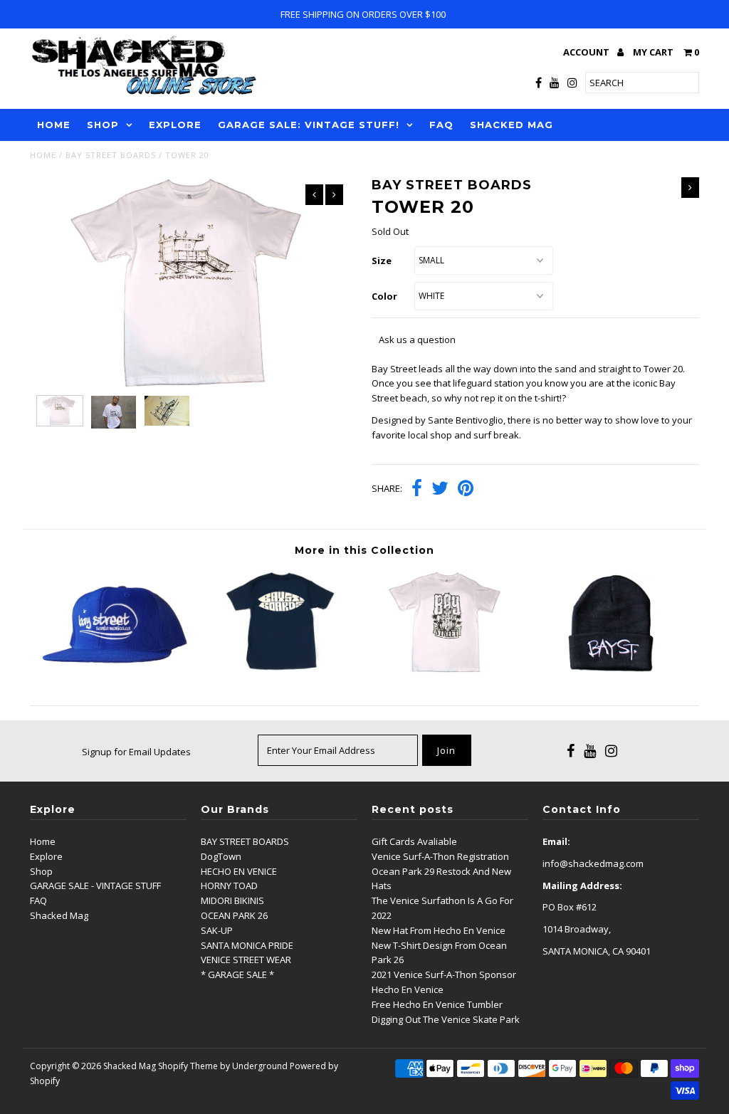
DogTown (221, 856)
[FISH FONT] (280, 669)
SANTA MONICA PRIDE (247, 945)
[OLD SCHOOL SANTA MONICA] (448, 669)
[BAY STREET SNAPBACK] (113, 669)
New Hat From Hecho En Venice (438, 930)
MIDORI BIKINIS (232, 900)
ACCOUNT (587, 52)
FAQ (441, 124)
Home (43, 154)
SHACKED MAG (511, 124)
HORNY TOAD (229, 885)
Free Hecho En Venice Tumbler (437, 1004)
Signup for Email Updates (136, 751)
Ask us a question (417, 339)
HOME (53, 124)
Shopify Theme (188, 1066)
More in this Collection (364, 550)
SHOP (103, 124)
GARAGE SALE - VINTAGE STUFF (95, 885)
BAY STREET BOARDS (110, 154)
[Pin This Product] (465, 489)
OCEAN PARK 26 (234, 915)
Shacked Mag (59, 915)
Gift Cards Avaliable (414, 841)
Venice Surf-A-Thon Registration (440, 856)
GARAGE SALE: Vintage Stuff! (308, 124)
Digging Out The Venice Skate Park (446, 1019)
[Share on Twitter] (440, 489)
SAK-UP (217, 930)
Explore (46, 856)
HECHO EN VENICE (239, 871)
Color (384, 296)
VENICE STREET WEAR (246, 959)
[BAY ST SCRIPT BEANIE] (615, 669)
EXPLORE (175, 124)
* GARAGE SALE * (237, 974)
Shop (41, 871)
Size (382, 260)
